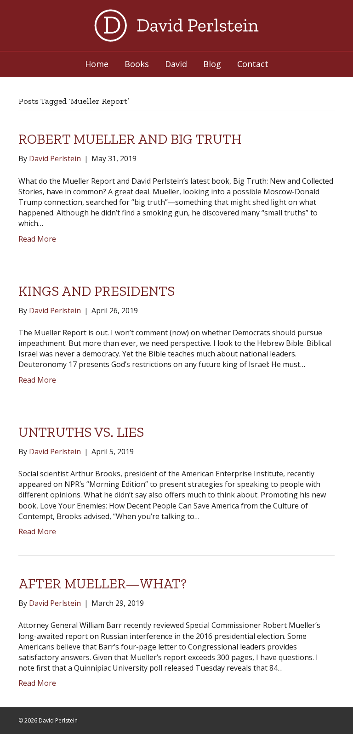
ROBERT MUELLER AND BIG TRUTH (129, 139)
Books (137, 63)
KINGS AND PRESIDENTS (96, 291)
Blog (212, 63)
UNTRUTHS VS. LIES (81, 432)
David (176, 63)
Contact (252, 63)
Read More (37, 239)
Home (96, 63)
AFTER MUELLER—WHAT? (102, 584)
